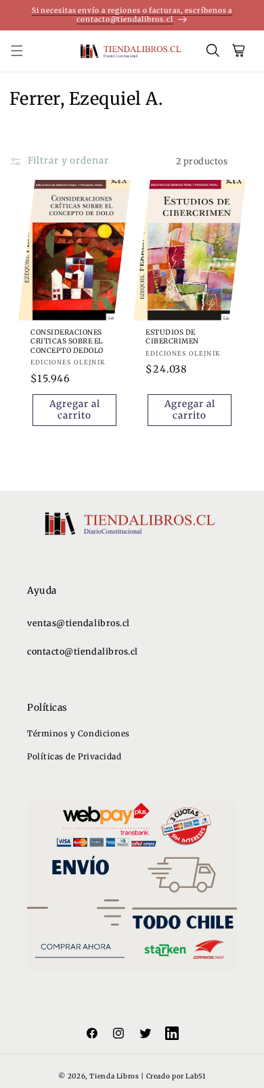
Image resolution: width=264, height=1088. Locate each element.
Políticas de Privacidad (74, 756)
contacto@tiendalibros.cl (82, 651)
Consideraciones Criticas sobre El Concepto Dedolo (67, 341)
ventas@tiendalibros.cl (78, 623)
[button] (24, 51)
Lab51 (195, 1076)
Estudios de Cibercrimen (172, 337)
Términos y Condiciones (78, 733)
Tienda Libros (114, 1076)
